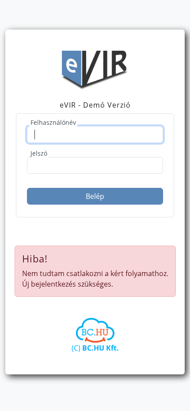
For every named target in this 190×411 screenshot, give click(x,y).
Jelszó (38, 153)
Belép (95, 196)
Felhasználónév (53, 122)
